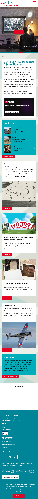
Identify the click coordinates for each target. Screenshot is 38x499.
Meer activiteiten (8, 156)
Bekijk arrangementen (10, 376)
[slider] (19, 30)
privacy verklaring (22, 489)
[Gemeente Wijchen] (19, 398)
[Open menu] (34, 2)
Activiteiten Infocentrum (8, 444)
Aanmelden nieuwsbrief (11, 477)
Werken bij (5, 447)
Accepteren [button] (19, 495)
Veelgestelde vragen (7, 441)
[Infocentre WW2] (9, 3)
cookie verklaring (9, 489)
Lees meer (19, 32)
